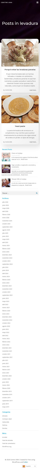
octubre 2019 (6, 397)
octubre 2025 (6, 224)
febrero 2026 (6, 214)
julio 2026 (5, 202)
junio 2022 (5, 329)
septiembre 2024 (7, 264)
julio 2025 (5, 233)
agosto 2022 (6, 326)
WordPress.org (6, 446)
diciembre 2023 (7, 286)
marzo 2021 (6, 366)
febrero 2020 (6, 388)
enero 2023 (5, 314)
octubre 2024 (6, 261)
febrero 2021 (6, 369)
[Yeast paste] (20, 109)
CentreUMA (8, 90)
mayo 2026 (5, 208)
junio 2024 (5, 270)
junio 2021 (5, 363)
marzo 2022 (6, 338)
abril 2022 (5, 335)
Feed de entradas (7, 440)
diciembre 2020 (7, 376)
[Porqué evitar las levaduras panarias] (20, 53)
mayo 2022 (5, 332)
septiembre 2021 (7, 357)
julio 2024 (5, 267)
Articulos (5, 416)
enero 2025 (5, 252)
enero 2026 (5, 217)
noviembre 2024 (7, 258)
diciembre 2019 (7, 391)
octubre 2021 (6, 354)
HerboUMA (5, 422)
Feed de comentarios (8, 443)
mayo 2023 (5, 301)
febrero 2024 (6, 280)
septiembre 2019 (7, 400)
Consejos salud (7, 419)
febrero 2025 (6, 248)
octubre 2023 (6, 292)
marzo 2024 (6, 276)
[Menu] (37, 2)
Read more (24, 159)
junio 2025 (5, 236)
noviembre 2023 (7, 289)
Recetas (4, 428)
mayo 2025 (5, 239)
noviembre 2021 (7, 351)
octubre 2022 (6, 323)
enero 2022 (5, 345)
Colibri (25, 462)
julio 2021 (5, 360)
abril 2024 (5, 273)
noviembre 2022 (7, 320)
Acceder (4, 437)
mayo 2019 (5, 407)
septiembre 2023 (7, 295)
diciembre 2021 (7, 348)
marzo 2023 (6, 307)
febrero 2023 (6, 311)
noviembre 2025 (7, 221)
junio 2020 (5, 382)
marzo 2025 (6, 245)
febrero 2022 (6, 342)
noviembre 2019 (7, 394)
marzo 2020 (6, 385)
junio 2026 (5, 205)
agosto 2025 (6, 230)
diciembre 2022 (7, 317)
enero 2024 (5, 283)
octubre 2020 (6, 379)
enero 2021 (5, 373)
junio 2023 (5, 298)
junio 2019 (5, 404)
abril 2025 (5, 242)
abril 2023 (5, 304)
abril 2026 (5, 211)
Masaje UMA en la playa (19, 179)
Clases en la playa (17, 153)
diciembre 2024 (7, 255)
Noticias (4, 425)
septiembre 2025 (7, 227)
